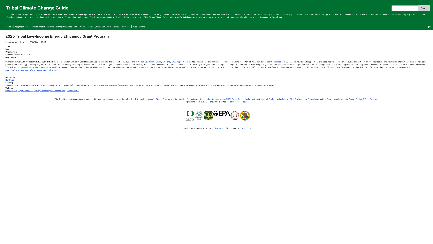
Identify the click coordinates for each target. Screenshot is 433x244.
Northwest (9, 80)
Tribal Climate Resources (43, 27)
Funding (9, 27)
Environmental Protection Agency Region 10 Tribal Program (352, 99)
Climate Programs (64, 27)
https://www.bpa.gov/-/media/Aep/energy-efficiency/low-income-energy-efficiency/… (42, 91)
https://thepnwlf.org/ (106, 17)
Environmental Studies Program (156, 99)
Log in (428, 27)
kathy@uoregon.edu (237, 102)
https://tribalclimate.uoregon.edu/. (190, 17)
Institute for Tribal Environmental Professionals (299, 99)
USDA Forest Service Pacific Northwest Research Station (250, 99)
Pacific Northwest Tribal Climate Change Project (67, 14)
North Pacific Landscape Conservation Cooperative (200, 99)
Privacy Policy (219, 128)
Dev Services (245, 128)
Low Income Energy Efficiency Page (325, 67)
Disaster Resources (121, 27)
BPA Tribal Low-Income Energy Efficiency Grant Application (161, 62)
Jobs (135, 27)
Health (90, 27)
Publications (79, 27)
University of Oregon (134, 99)
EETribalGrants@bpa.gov (274, 62)
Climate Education (103, 27)
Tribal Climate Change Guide (37, 8)
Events (142, 27)
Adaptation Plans (22, 27)
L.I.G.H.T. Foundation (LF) (128, 14)
